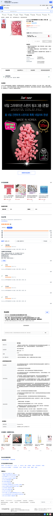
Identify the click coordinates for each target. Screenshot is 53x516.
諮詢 (47, 312)
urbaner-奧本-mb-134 (9, 465)
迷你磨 (28, 467)
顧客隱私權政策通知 (4, 502)
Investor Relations (9, 500)
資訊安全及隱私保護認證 (24, 502)
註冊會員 (43, 5)
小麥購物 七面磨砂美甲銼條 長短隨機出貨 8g (10, 475)
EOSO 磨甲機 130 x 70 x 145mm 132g (9, 476)
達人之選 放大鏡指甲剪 (6, 481)
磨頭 (25, 465)
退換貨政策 (25, 500)
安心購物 (11, 502)
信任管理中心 (31, 500)
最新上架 (7, 241)
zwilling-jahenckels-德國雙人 (6, 467)
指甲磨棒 (29, 465)
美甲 (11, 17)
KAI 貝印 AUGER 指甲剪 (6, 491)
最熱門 (2, 241)
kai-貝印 (15, 465)
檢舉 (45, 332)
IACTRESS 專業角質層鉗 (6, 479)
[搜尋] (50, 11)
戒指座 (36, 467)
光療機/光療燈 (12, 459)
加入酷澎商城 (32, 502)
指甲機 (43, 465)
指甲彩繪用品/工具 (16, 17)
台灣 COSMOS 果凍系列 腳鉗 (7, 489)
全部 (2, 11)
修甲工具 (21, 465)
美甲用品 (24, 467)
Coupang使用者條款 (17, 500)
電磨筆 (32, 467)
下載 (51, 2)
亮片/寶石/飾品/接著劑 (5, 459)
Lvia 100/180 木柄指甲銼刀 (7, 483)
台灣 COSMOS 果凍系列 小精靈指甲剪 (9, 495)
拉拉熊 (20, 467)
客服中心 (47, 5)
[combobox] (47, 241)
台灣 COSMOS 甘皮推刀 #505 (7, 473)
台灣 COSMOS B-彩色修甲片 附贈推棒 (9, 478)
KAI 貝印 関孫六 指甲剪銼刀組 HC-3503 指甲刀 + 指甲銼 (12, 484)
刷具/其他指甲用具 (24, 17)
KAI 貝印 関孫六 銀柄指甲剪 (7, 487)
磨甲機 (2, 465)
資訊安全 (16, 502)
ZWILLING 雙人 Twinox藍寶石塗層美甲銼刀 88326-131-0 (12, 492)
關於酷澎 (2, 500)
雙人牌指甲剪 (38, 465)
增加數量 (31, 42)
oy (18, 465)
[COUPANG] (5, 509)
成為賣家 (50, 5)
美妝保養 (7, 17)
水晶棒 (33, 465)
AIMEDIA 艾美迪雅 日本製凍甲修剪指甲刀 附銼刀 (10, 486)
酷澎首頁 (2, 17)
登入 (40, 5)
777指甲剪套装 (15, 467)
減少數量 (31, 40)
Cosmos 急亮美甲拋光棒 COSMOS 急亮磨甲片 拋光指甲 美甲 (13, 494)
